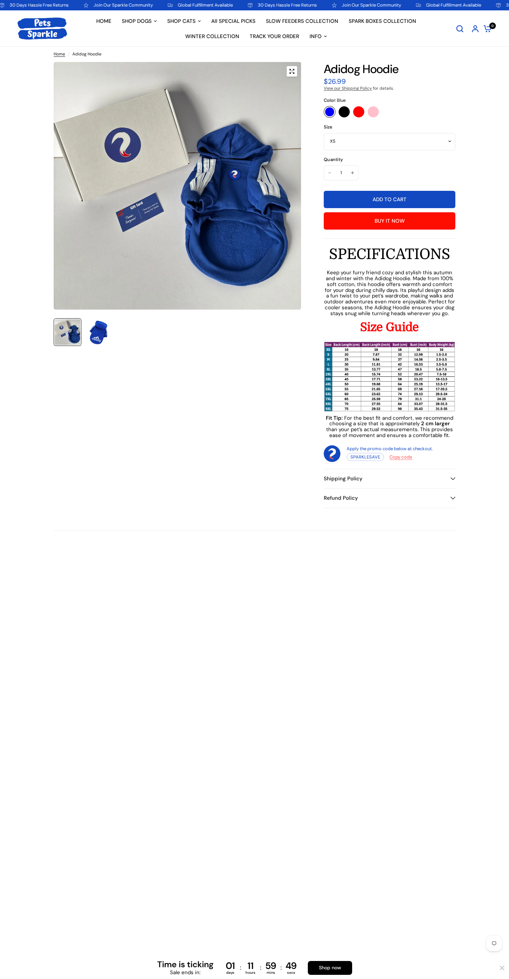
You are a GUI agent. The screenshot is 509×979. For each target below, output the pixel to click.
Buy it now (390, 220)
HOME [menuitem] (103, 21)
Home (59, 54)
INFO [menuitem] (316, 36)
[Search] (460, 28)
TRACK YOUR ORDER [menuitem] (274, 36)
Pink (373, 111)
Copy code (401, 457)
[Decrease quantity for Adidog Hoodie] (329, 173)
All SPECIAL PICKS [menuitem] (233, 21)
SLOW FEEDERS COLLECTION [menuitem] (302, 21)
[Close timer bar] (502, 968)
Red (358, 111)
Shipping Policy (343, 478)
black (344, 111)
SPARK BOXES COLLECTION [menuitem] (382, 21)
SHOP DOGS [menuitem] (137, 21)
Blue (329, 111)
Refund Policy (341, 498)
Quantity (333, 159)
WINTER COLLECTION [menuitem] (212, 36)
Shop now (330, 967)
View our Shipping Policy (348, 88)
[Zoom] (292, 71)
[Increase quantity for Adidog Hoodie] (352, 173)
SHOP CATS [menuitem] (181, 21)
